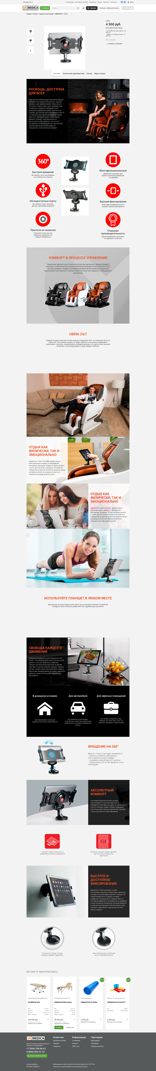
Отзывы (89, 73)
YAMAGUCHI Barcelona (63, 1002)
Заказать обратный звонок (109, 8)
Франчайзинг (95, 1040)
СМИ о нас (75, 1046)
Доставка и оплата (81, 2)
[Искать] (78, 8)
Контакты (113, 2)
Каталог (46, 8)
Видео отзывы (99, 73)
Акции (100, 2)
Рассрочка (92, 2)
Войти (132, 2)
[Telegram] (125, 2)
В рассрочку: (34, 1022)
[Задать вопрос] (48, 1019)
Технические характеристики (73, 73)
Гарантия (56, 1043)
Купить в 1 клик (70, 1027)
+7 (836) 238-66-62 (127, 7)
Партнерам (94, 1043)
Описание (56, 73)
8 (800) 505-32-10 (128, 9)
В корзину (59, 1027)
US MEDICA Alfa (34, 1002)
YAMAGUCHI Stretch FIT (116, 1002)
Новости (106, 2)
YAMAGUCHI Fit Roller (89, 1002)
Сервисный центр (97, 1046)
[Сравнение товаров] (83, 8)
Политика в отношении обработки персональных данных (70, 1066)
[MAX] (122, 2)
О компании (70, 2)
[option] (30, 31)
